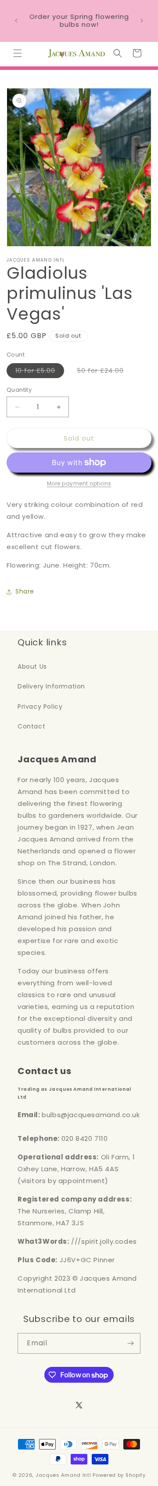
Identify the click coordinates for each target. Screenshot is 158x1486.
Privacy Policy (40, 706)
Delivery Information (51, 686)
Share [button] (24, 591)
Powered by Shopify (119, 1475)
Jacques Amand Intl (63, 1475)
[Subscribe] (130, 1343)
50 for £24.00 (105, 372)
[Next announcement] (141, 20)
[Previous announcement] (16, 20)
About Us (32, 666)
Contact (31, 726)
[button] (17, 53)
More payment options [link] (79, 483)
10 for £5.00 (39, 372)
